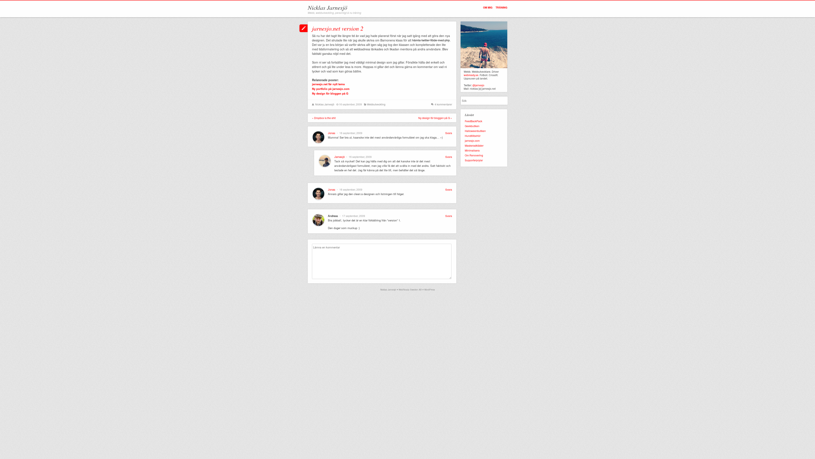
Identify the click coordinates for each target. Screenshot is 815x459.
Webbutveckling (376, 104)
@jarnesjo (478, 85)
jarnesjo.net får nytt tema (328, 84)
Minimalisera (472, 150)
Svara (448, 133)
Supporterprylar (474, 160)
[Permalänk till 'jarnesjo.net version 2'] (303, 29)
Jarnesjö (339, 157)
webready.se (471, 75)
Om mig (487, 7)
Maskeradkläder (474, 145)
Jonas (331, 133)
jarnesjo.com (472, 140)
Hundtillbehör (473, 135)
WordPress (429, 289)
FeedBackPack (473, 121)
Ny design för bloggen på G (330, 93)
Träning (501, 7)
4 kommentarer (443, 104)
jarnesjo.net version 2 (337, 28)
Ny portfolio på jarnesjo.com (331, 89)
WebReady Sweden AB (410, 289)
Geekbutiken (472, 126)
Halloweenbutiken (475, 131)
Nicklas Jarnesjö (327, 7)
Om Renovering (474, 155)
